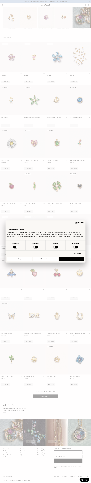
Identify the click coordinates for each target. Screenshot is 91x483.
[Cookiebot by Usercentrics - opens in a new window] (76, 223)
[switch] (35, 247)
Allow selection (45, 259)
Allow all (71, 259)
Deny (19, 259)
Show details (77, 253)
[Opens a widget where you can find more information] (84, 480)
